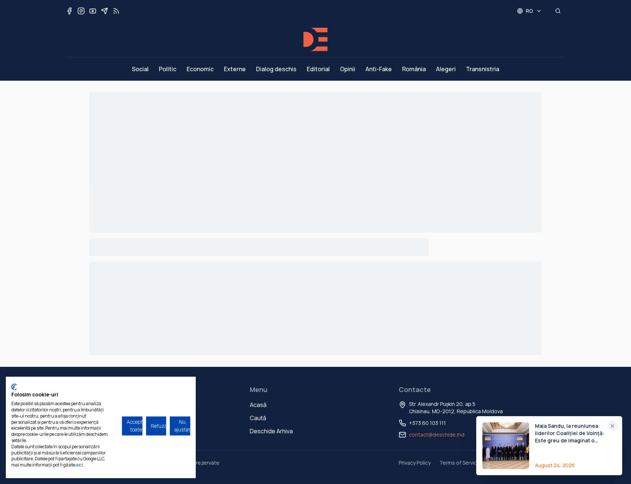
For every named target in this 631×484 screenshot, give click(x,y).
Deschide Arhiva (271, 431)
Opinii (347, 69)
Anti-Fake (379, 69)
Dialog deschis (276, 69)
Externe (235, 69)
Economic (200, 69)
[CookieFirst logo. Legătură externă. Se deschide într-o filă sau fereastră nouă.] (14, 387)
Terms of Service (459, 462)
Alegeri (446, 69)
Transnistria (482, 69)
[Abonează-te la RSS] (116, 11)
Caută (258, 418)
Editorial (318, 69)
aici (79, 465)
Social (140, 69)
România (414, 69)
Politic (167, 69)
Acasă (258, 405)
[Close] (612, 426)
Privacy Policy (415, 462)
